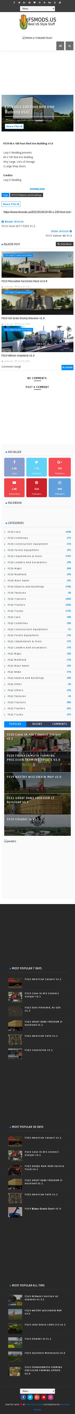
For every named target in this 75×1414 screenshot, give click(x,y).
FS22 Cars (14, 617)
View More (66, 244)
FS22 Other (15, 684)
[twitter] (19, 2)
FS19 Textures (17, 592)
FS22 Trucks (15, 714)
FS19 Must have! (18, 580)
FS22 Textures (17, 696)
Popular (15, 724)
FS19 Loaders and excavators (27, 562)
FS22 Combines (18, 623)
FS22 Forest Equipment (23, 635)
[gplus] (24, 2)
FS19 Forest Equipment (23, 550)
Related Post (12, 244)
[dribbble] (39, 2)
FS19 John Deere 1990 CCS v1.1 (45, 1324)
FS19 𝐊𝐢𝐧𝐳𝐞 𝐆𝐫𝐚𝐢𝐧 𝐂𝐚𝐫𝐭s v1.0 (43, 1208)
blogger (67, 367)
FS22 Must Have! (18, 665)
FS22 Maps (15, 653)
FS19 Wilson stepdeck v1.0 (18, 355)
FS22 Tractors (17, 702)
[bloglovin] (34, 2)
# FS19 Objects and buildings (27, 195)
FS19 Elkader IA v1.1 (23, 819)
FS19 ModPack (17, 574)
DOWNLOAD (37, 189)
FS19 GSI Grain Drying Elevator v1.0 (23, 318)
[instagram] (55, 2)
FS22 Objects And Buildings (26, 678)
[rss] (44, 2)
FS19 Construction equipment (28, 543)
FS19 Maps (15, 568)
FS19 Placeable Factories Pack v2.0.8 (24, 281)
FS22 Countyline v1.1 (39, 1050)
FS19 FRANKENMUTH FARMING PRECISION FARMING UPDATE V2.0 (43, 1370)
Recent (37, 724)
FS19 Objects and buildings (18, 255)
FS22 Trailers (16, 708)
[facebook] (14, 2)
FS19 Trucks (16, 611)
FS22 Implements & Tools (25, 641)
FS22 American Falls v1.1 (41, 1036)
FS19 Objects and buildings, (38, 120)
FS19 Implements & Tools (25, 556)
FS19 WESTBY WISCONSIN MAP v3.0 (34, 777)
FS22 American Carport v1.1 (43, 979)
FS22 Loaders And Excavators (27, 647)
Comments (59, 724)
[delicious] (60, 2)
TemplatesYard (34, 1404)
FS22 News (14, 671)
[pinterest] (29, 2)
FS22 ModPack (17, 659)
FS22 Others (16, 690)
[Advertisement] (38, 72)
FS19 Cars (14, 531)
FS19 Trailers (16, 604)
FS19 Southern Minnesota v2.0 (45, 1353)
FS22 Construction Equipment (28, 629)
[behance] (49, 2)
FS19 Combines (18, 538)
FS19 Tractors (17, 598)
